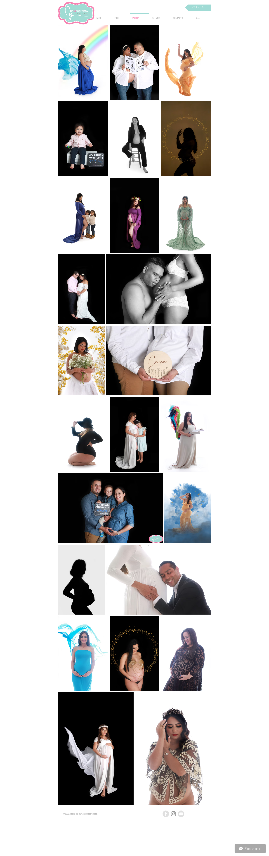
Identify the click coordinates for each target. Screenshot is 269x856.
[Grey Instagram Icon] (173, 813)
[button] (198, 8)
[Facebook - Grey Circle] (166, 813)
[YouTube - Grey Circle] (181, 813)
